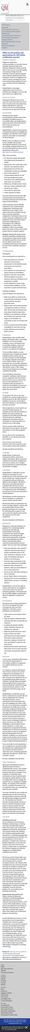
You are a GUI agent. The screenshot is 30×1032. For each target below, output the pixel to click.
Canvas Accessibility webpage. (14, 152)
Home (7, 15)
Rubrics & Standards (8, 46)
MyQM (2, 966)
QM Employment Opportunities (9, 1015)
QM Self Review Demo (7, 1013)
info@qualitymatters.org (15, 1023)
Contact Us (4, 991)
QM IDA (3, 984)
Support (4, 48)
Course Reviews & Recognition (11, 31)
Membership (13, 15)
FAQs (18, 15)
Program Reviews (7, 39)
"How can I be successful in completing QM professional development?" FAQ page (14, 953)
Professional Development (10, 37)
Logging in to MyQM (6, 993)
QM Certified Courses (7, 1007)
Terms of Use (4, 997)
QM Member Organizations (8, 1011)
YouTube (3, 982)
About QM (5, 27)
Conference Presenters (7, 972)
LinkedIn (3, 979)
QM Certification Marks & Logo (11, 41)
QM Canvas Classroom (7, 968)
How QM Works (5, 1005)
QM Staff (3, 970)
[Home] (5, 8)
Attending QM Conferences (10, 29)
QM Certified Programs (7, 1009)
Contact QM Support (6, 1000)
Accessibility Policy (6, 999)
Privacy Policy (4, 995)
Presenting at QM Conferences (11, 35)
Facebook (3, 981)
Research (5, 43)
